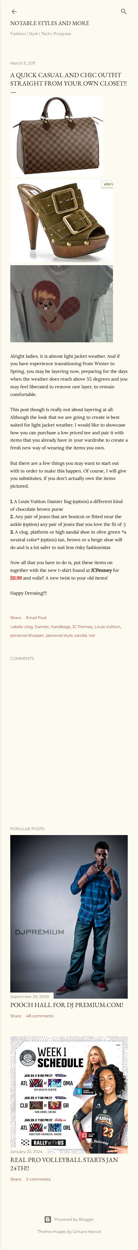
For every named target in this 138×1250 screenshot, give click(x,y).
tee (92, 635)
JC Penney (82, 626)
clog (28, 626)
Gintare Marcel (87, 1231)
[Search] (124, 10)
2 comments (38, 1179)
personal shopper (27, 635)
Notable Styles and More (49, 23)
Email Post (36, 617)
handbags (60, 626)
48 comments (40, 1015)
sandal (80, 635)
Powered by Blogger (74, 1219)
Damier (42, 626)
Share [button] (15, 617)
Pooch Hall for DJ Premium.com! (66, 1005)
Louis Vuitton (107, 626)
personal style (59, 635)
